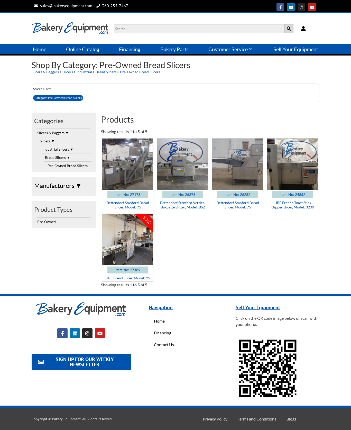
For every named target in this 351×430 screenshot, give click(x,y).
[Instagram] (301, 7)
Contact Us (164, 344)
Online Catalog (82, 49)
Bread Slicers (106, 72)
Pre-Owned (46, 221)
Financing (129, 49)
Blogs (291, 418)
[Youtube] (312, 7)
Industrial (84, 72)
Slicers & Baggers (45, 72)
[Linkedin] (291, 7)
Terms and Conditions (257, 418)
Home (39, 49)
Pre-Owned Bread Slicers (140, 72)
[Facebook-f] (280, 7)
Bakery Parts (174, 49)
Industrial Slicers (57, 149)
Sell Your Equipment (295, 49)
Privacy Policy (215, 418)
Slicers (67, 72)
